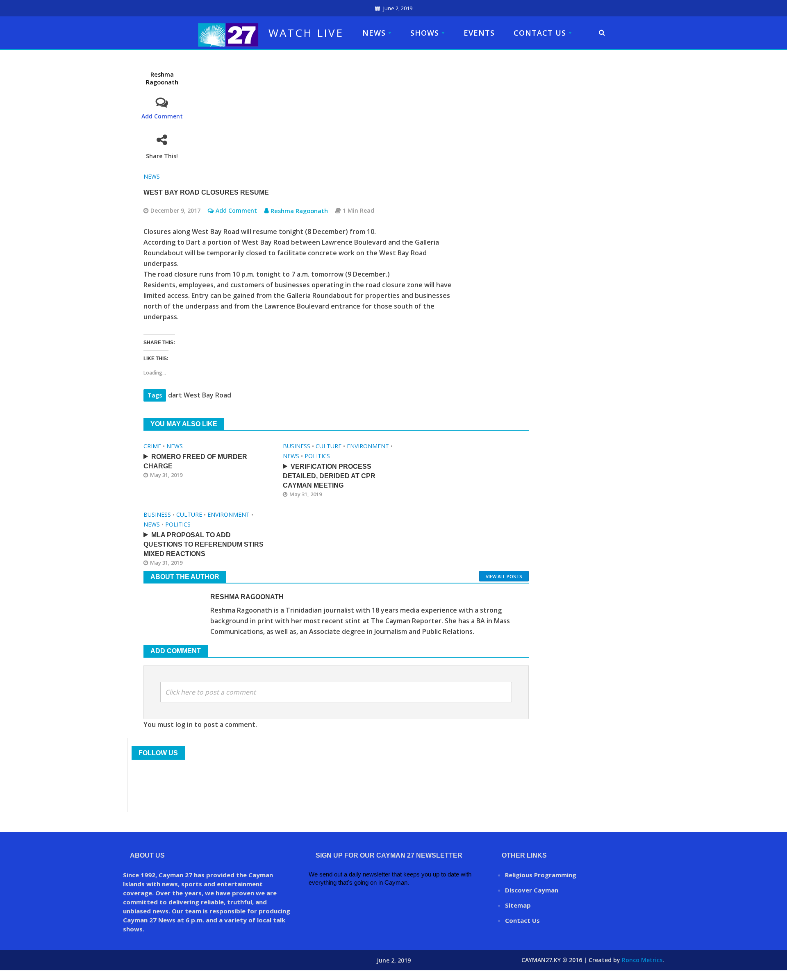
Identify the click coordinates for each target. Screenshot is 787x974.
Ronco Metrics (642, 960)
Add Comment (162, 116)
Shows (424, 33)
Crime (152, 446)
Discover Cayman (531, 890)
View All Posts (504, 576)
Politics (317, 456)
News (374, 33)
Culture (328, 446)
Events (479, 33)
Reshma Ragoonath (162, 78)
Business (296, 446)
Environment (368, 446)
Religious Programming (540, 875)
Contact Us (540, 33)
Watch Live (305, 32)
